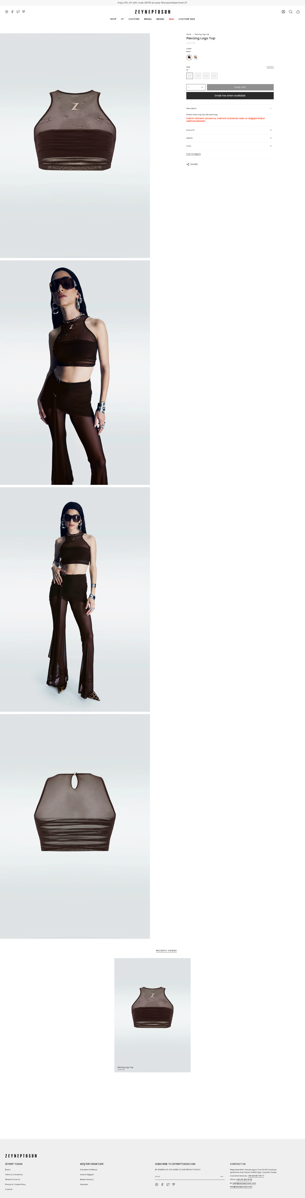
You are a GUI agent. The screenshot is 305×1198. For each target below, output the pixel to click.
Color (188, 146)
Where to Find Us (12, 1179)
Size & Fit (190, 130)
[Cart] (298, 11)
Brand (7, 1169)
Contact (8, 1189)
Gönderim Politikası (88, 1169)
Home (188, 34)
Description (191, 108)
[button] (290, 11)
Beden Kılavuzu (87, 1179)
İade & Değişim (87, 1174)
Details (189, 138)
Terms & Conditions (14, 1174)
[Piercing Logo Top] (152, 1015)
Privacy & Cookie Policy (15, 1184)
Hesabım (84, 1184)
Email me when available (230, 95)
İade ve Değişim (193, 154)
